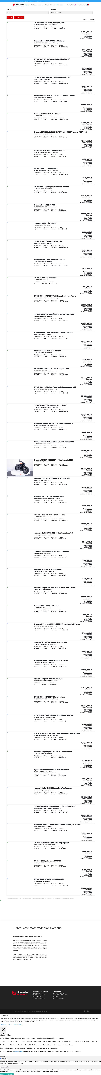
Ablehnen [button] (9, 1024)
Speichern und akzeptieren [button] (7, 1074)
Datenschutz (39, 1011)
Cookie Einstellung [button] (18, 1024)
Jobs (45, 1011)
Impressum (32, 1011)
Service (40, 4)
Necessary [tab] (2, 1056)
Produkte (33, 4)
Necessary (4, 1058)
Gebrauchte (59, 4)
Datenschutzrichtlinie (17, 1051)
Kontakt (52, 4)
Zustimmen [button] (3, 1024)
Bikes (27, 4)
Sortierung (53, 9)
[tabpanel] (50, 1062)
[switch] (0, 1067)
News (46, 4)
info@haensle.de (36, 996)
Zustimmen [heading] (4, 1016)
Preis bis (9, 9)
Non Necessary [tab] (4, 1066)
